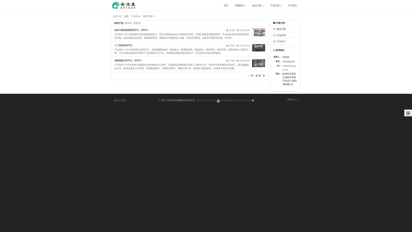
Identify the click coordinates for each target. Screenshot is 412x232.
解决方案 (257, 5)
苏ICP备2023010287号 (207, 100)
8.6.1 (293, 99)
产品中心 (239, 5)
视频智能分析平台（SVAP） (128, 60)
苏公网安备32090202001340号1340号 (235, 100)
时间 (127, 23)
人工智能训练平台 (123, 45)
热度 (136, 23)
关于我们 (292, 5)
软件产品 (147, 16)
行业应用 (275, 5)
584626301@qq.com (289, 68)
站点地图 (121, 100)
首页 (226, 5)
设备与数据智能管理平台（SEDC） (132, 29)
